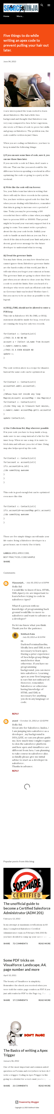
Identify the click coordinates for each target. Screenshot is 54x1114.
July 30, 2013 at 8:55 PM (34, 637)
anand (15, 720)
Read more (45, 943)
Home (6, 16)
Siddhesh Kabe (28, 634)
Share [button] (6, 561)
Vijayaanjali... (18, 582)
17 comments (20, 1000)
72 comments (20, 943)
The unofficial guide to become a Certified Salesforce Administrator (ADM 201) (26, 908)
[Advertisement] (27, 833)
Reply (15, 713)
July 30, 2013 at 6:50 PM (38, 582)
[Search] (42, 5)
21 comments (20, 1085)
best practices (11, 557)
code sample (28, 557)
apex (14, 553)
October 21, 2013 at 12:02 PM (34, 720)
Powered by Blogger (29, 1102)
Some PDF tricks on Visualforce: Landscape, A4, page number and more (24, 964)
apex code (23, 553)
